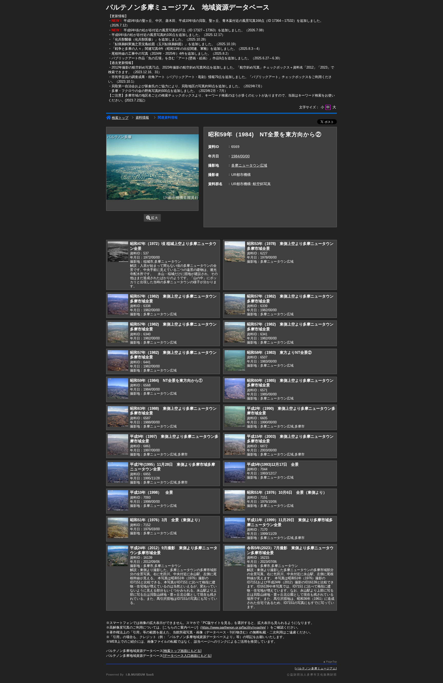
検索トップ (120, 118)
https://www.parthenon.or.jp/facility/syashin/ (234, 627)
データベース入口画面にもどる (187, 656)
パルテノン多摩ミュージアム (316, 668)
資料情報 (142, 117)
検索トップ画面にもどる (182, 651)
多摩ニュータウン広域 (249, 165)
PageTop (331, 661)
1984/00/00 (240, 156)
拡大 (154, 218)
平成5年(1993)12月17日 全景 (273, 464)
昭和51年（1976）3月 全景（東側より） (166, 520)
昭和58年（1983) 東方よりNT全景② (279, 352)
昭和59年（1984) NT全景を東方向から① (166, 380)
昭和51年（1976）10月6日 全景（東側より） (287, 492)
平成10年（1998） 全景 (151, 492)
